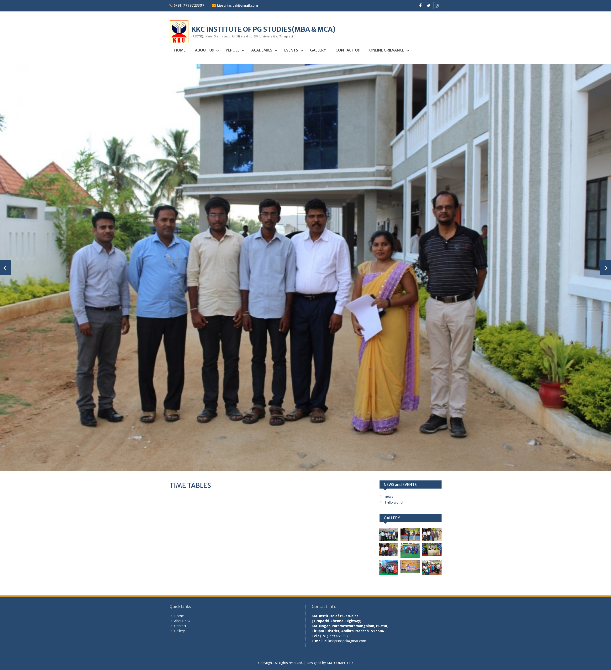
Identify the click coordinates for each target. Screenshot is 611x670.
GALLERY (318, 50)
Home (179, 378)
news (389, 258)
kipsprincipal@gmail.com (237, 5)
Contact (180, 388)
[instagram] (436, 5)
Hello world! (394, 264)
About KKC (182, 383)
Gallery (179, 393)
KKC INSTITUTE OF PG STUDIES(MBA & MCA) (263, 29)
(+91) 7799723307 (189, 5)
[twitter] (428, 5)
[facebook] (420, 5)
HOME (179, 50)
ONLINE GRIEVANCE (386, 50)
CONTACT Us (348, 50)
